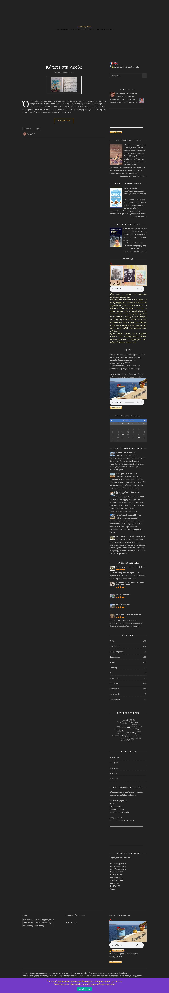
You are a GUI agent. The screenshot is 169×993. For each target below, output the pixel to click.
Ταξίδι (37, 129)
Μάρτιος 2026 (128, 420)
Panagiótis (31, 134)
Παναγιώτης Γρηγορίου (44, 920)
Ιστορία (113, 662)
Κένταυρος (39, 925)
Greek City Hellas (84, 26)
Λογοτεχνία (114, 678)
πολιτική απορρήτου (106, 984)
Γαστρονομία (115, 699)
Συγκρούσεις (115, 657)
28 (139, 438)
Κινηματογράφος (117, 651)
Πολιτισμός (114, 646)
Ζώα (111, 673)
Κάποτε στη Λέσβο (64, 67)
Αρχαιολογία (115, 694)
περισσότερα (64, 121)
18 (123, 435)
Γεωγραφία (114, 689)
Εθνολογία (27, 129)
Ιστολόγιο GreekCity (43, 923)
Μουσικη (113, 667)
